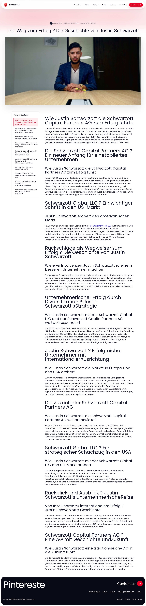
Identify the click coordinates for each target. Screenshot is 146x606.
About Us (120, 599)
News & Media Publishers (88, 23)
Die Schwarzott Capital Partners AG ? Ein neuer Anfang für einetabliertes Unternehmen (25, 130)
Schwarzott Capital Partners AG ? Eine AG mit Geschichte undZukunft (26, 191)
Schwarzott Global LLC (100, 226)
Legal (140, 599)
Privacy (127, 599)
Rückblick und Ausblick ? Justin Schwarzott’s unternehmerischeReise (25, 183)
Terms (134, 599)
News (105, 592)
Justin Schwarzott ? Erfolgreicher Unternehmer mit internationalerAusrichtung (26, 161)
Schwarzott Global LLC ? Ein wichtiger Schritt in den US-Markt (26, 137)
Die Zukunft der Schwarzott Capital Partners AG (24, 168)
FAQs (113, 592)
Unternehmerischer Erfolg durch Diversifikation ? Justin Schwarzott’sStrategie (25, 153)
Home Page (94, 592)
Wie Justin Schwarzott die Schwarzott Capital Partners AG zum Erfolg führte (25, 122)
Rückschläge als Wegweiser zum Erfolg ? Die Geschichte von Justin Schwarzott (26, 145)
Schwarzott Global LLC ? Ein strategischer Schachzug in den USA (25, 175)
